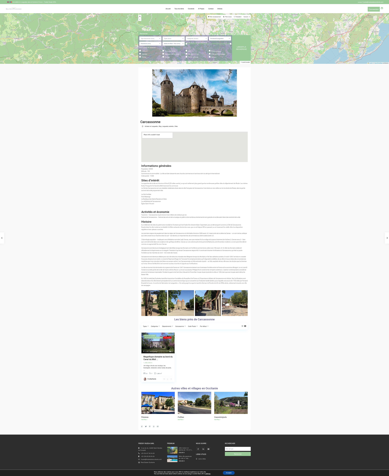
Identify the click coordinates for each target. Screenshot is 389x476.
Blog (160, 126)
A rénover (144, 50)
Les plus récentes (193, 53)
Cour (189, 50)
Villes (176, 126)
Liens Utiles (202, 459)
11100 (147, 351)
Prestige (167, 57)
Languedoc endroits (168, 126)
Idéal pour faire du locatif (172, 53)
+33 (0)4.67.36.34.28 (147, 453)
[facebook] (198, 449)
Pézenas (145, 417)
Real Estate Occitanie (148, 462)
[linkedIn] (203, 449)
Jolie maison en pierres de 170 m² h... (186, 449)
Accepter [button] (229, 473)
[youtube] (208, 449)
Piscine (144, 57)
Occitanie (191, 8)
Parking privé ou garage (218, 53)
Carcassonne (153, 351)
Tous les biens (179, 8)
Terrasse (213, 57)
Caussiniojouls (220, 417)
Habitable (144, 53)
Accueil (168, 8)
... (144, 370)
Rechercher (238, 454)
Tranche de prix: (190, 43)
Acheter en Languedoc (151, 126)
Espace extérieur (216, 50)
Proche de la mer (193, 57)
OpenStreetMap (378, 63)
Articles (219, 8)
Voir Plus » (144, 419)
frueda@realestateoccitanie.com (151, 459)
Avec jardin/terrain (170, 50)
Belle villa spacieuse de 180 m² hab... (185, 457)
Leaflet (370, 63)
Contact (210, 8)
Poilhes (181, 417)
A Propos (201, 8)
